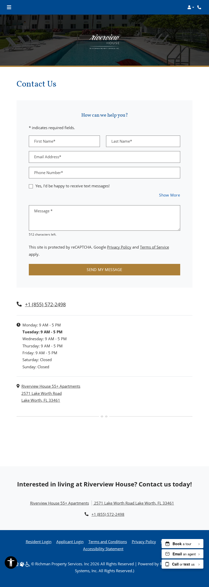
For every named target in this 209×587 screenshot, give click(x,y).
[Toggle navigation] (9, 7)
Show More (169, 195)
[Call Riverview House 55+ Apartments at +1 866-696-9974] (200, 7)
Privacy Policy (119, 247)
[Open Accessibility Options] (11, 563)
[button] (191, 7)
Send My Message (104, 269)
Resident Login (38, 541)
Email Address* (47, 156)
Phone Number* (48, 172)
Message (43, 210)
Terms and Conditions (107, 541)
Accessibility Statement (103, 548)
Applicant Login (70, 541)
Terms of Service (154, 247)
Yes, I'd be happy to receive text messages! (72, 185)
